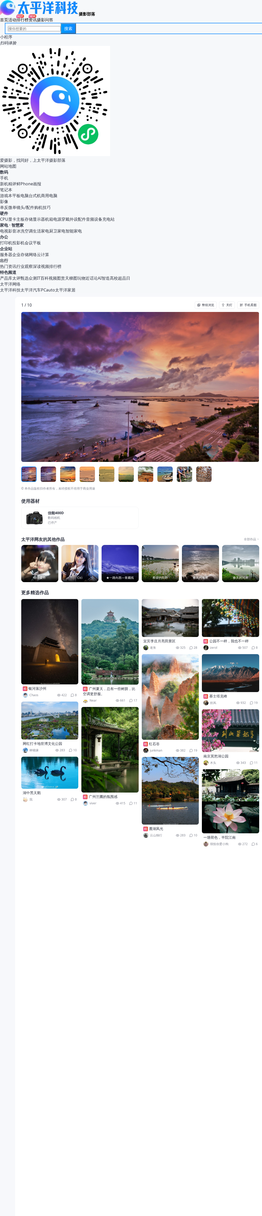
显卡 (12, 219)
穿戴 (65, 219)
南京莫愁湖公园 (215, 756)
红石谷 (154, 743)
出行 (4, 260)
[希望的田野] (160, 563)
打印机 (6, 243)
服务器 (6, 254)
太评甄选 (20, 278)
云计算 (43, 254)
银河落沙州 (37, 688)
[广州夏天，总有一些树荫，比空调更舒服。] (110, 642)
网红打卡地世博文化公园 (42, 743)
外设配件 (78, 219)
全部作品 (250, 539)
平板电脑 (20, 195)
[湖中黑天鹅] (50, 773)
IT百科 (43, 278)
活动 (12, 20)
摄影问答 (45, 20)
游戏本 (6, 195)
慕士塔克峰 (218, 696)
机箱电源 (53, 219)
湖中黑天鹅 (32, 792)
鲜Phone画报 (28, 184)
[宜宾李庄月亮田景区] (170, 618)
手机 (4, 178)
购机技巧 (42, 207)
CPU (4, 219)
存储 (29, 219)
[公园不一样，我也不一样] (230, 618)
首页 (4, 20)
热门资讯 (8, 266)
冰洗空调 (24, 231)
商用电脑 (49, 195)
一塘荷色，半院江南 (219, 837)
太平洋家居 (65, 290)
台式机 (35, 195)
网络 (33, 254)
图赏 (61, 278)
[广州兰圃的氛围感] (110, 750)
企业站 (6, 248)
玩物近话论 (87, 278)
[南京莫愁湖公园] (230, 730)
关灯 (229, 305)
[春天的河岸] (240, 563)
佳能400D (56, 513)
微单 (12, 207)
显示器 (39, 219)
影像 (4, 201)
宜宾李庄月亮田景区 (159, 641)
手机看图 (250, 305)
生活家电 (41, 231)
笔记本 (6, 189)
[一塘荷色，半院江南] (230, 801)
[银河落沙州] (50, 641)
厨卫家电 (57, 231)
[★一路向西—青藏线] (120, 563)
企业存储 (20, 254)
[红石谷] (170, 697)
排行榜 (22, 20)
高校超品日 (120, 278)
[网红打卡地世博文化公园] (50, 720)
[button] (45, 387)
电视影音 (8, 231)
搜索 (68, 28)
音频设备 (94, 219)
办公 (4, 237)
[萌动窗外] (39, 563)
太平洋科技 (10, 290)
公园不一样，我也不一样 (229, 641)
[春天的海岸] (200, 563)
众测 (33, 278)
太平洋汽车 (30, 290)
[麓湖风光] (170, 791)
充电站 (108, 219)
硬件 (4, 213)
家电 (4, 225)
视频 (53, 278)
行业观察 (24, 266)
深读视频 (41, 266)
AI (100, 278)
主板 (20, 219)
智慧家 (18, 225)
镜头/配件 (25, 207)
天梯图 (71, 278)
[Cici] (80, 563)
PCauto (48, 290)
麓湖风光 (156, 828)
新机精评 (8, 184)
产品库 (6, 278)
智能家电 (74, 231)
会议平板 (33, 243)
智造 (106, 278)
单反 (4, 207)
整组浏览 (208, 305)
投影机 (18, 243)
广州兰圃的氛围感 (103, 796)
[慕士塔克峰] (230, 673)
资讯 (33, 20)
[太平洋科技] (39, 14)
